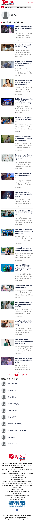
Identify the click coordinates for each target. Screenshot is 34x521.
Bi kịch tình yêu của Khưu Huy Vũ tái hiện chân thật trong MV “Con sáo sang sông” (23, 138)
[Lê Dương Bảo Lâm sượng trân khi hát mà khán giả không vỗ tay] (7, 176)
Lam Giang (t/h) (13, 384)
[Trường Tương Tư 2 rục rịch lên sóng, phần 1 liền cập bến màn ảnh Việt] (7, 323)
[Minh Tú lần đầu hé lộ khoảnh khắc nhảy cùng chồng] (7, 47)
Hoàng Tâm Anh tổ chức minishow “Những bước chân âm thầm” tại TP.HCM (24, 341)
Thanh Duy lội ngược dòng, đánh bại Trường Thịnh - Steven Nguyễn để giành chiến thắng (24, 101)
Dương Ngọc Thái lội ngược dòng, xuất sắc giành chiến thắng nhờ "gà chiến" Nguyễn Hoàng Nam (23, 268)
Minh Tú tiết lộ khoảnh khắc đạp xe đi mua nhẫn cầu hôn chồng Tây (24, 213)
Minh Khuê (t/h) (12, 390)
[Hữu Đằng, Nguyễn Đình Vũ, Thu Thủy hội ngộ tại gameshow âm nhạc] (7, 29)
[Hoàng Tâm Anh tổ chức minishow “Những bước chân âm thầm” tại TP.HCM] (7, 342)
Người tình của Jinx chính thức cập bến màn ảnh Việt (23, 286)
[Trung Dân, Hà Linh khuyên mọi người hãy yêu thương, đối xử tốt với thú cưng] (7, 64)
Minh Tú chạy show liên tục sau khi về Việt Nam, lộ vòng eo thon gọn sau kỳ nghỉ (23, 82)
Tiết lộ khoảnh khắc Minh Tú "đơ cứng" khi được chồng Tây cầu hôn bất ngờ (24, 304)
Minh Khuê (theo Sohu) (15, 424)
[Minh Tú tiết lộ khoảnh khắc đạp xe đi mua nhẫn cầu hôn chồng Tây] (7, 213)
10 (26, 375)
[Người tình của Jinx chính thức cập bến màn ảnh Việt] (7, 288)
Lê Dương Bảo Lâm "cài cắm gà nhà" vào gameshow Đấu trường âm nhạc (23, 360)
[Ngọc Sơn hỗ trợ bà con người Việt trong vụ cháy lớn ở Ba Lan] (7, 251)
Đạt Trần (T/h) (12, 410)
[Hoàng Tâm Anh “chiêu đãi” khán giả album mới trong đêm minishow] (7, 195)
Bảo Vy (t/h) (11, 437)
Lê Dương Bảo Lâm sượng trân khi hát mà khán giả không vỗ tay (23, 175)
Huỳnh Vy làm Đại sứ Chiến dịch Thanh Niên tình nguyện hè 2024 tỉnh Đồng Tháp (24, 231)
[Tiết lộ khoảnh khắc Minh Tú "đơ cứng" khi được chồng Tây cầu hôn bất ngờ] (7, 305)
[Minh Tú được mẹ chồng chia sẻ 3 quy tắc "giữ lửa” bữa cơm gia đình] (7, 120)
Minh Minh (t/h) (12, 397)
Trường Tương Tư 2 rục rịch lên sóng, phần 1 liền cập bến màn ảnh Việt (23, 323)
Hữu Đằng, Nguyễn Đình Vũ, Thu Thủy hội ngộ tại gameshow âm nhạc (23, 28)
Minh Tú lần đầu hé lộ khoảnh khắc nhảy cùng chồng (23, 46)
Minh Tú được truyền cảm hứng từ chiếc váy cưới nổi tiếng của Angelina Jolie (23, 157)
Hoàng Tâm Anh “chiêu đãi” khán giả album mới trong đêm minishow (23, 194)
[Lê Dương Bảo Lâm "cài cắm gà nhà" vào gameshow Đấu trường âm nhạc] (7, 361)
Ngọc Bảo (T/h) (12, 444)
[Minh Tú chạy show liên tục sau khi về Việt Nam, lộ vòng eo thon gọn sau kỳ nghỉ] (7, 83)
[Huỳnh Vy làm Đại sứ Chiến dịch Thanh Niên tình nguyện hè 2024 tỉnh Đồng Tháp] (7, 232)
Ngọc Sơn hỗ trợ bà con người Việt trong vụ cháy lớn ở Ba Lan (23, 249)
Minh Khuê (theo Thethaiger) (17, 430)
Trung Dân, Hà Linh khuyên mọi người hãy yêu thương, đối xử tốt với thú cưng (23, 63)
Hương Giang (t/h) (13, 404)
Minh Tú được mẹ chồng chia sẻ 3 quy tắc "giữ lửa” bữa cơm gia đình (23, 119)
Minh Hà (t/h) (12, 417)
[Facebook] (17, 510)
